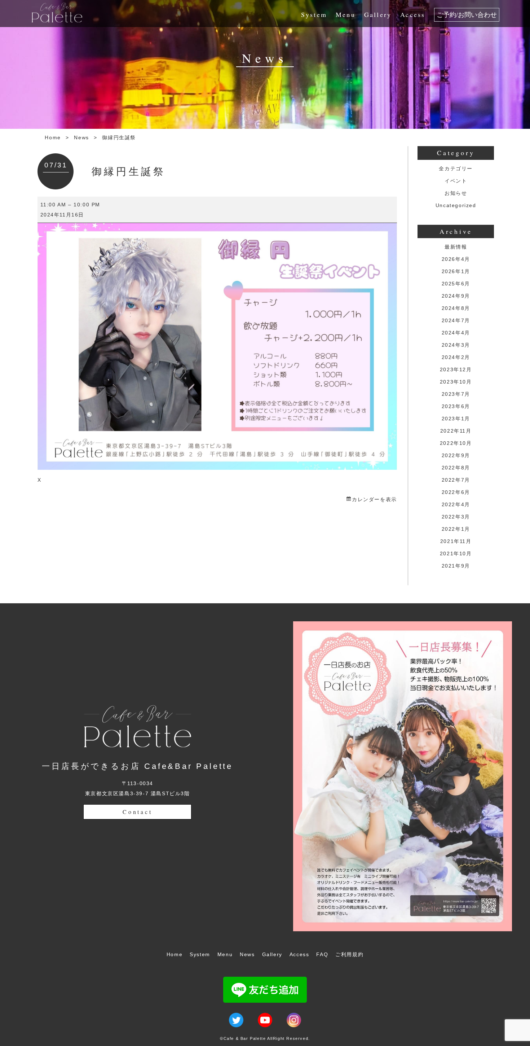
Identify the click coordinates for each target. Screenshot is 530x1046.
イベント (456, 181)
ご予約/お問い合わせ (467, 14)
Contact (138, 811)
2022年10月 (456, 443)
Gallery (378, 14)
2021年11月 (456, 541)
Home (53, 137)
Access (412, 14)
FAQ (322, 954)
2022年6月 (456, 492)
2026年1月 (456, 271)
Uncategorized (456, 205)
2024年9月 (456, 296)
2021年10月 (456, 553)
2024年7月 (456, 320)
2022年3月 (456, 517)
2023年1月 (456, 418)
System (314, 14)
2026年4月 (456, 259)
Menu (345, 14)
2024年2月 (456, 357)
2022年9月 (456, 455)
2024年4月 (456, 333)
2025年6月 (456, 283)
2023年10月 (456, 382)
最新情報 (456, 247)
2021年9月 (456, 566)
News (81, 137)
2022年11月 (456, 431)
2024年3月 (456, 345)
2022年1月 (456, 529)
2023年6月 (456, 406)
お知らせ (456, 193)
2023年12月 (456, 369)
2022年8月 (456, 468)
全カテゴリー (456, 168)
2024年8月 (456, 308)
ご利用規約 (349, 954)
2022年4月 (456, 504)
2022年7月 (456, 480)
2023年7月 (456, 394)
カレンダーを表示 (374, 499)
